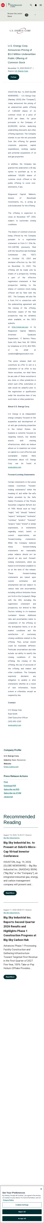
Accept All (22, 1218)
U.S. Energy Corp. (21, 71)
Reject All (22, 1212)
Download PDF (10, 786)
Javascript (8, 797)
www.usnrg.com (14, 467)
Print (6, 782)
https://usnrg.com (11, 767)
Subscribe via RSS (11, 789)
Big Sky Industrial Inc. (12, 838)
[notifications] (35, 5)
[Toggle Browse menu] (35, 15)
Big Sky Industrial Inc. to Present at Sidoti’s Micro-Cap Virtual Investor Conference (20, 849)
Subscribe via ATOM (12, 793)
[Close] (41, 1189)
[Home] (11, 5)
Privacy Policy (8, 1200)
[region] (22, 1204)
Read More (10, 893)
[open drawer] (40, 5)
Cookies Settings (21, 1205)
